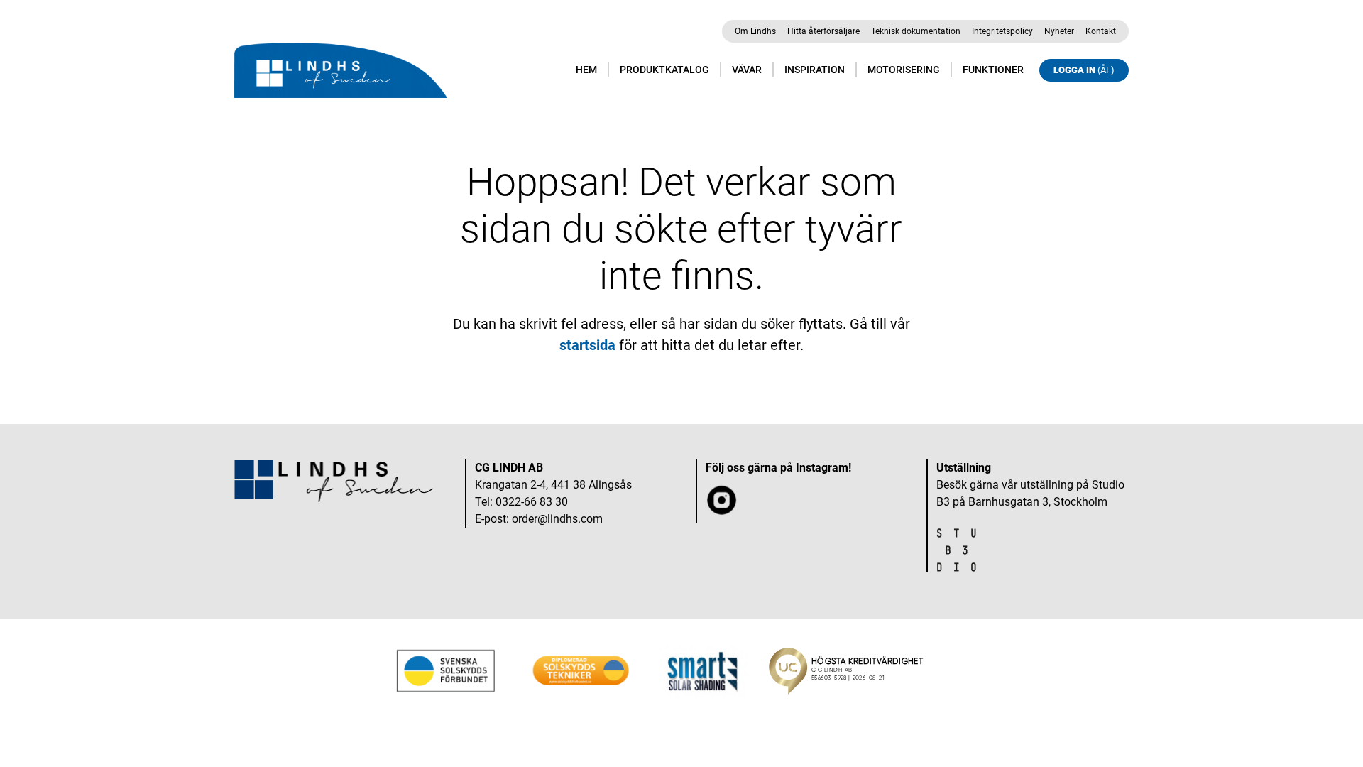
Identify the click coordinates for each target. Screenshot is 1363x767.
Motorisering (903, 69)
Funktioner (993, 69)
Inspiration (814, 69)
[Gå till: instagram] (722, 509)
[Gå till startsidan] (333, 480)
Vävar (747, 69)
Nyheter (1059, 31)
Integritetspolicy (1002, 31)
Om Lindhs (755, 31)
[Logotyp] (340, 70)
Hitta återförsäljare (823, 31)
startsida (587, 345)
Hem (586, 69)
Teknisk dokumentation (915, 31)
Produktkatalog (664, 69)
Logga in (1084, 70)
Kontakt (1100, 31)
